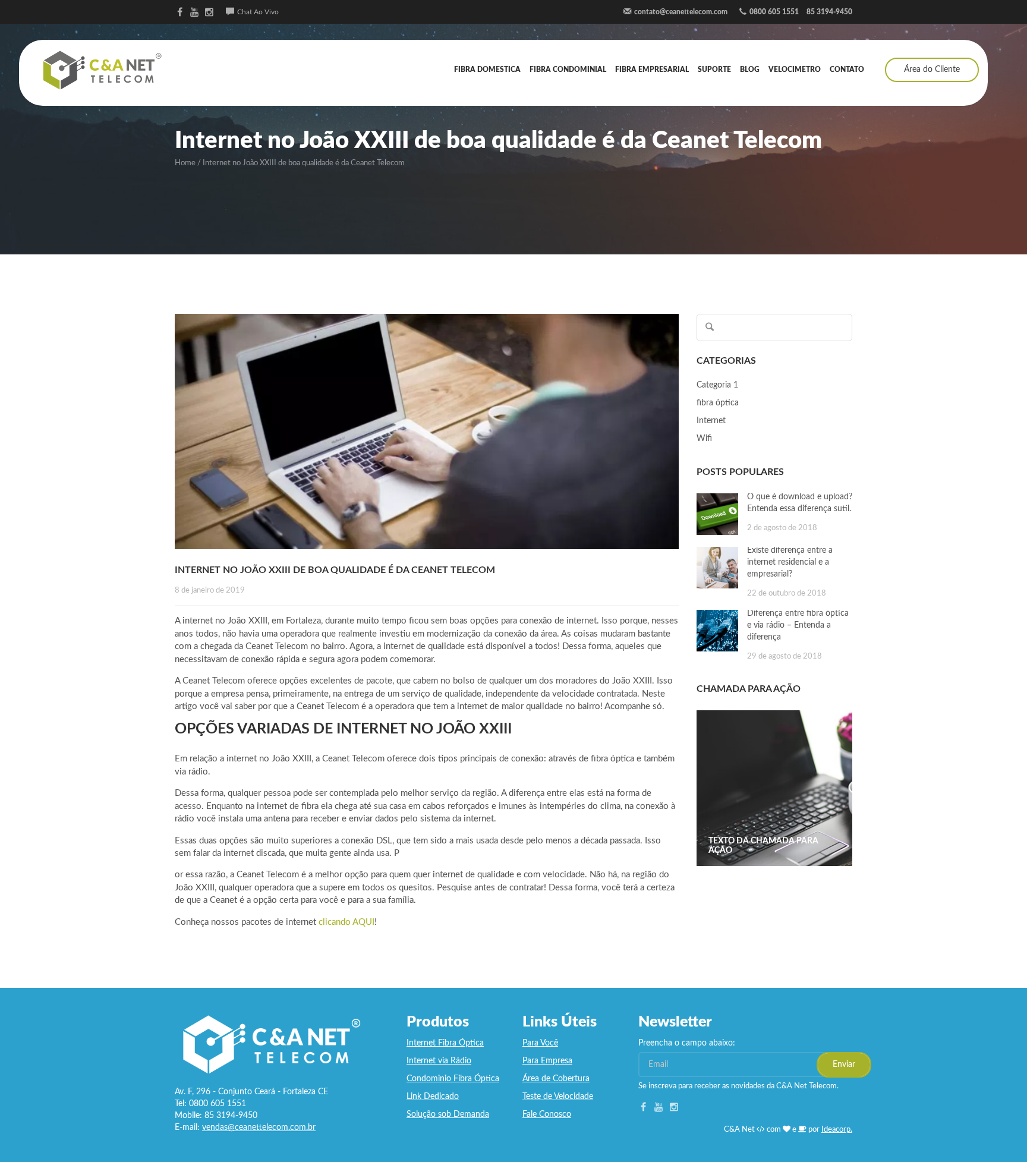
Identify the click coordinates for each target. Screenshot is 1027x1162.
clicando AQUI (346, 922)
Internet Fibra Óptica (445, 1043)
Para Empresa (547, 1061)
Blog (750, 69)
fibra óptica (718, 403)
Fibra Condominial (568, 69)
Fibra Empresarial (652, 69)
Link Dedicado (433, 1096)
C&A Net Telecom (270, 1044)
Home (185, 163)
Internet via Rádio (439, 1061)
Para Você (540, 1043)
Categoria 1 (717, 385)
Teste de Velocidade (557, 1096)
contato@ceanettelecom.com (680, 11)
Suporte (714, 69)
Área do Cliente (932, 69)
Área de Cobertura (556, 1079)
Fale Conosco (546, 1114)
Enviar (844, 1064)
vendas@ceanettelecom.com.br (259, 1127)
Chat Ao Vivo (258, 11)
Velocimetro (794, 69)
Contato (847, 69)
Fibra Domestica (487, 69)
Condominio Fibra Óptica (453, 1079)
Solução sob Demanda (448, 1114)
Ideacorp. (836, 1129)
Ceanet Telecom (102, 70)
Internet (711, 421)
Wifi (704, 438)
